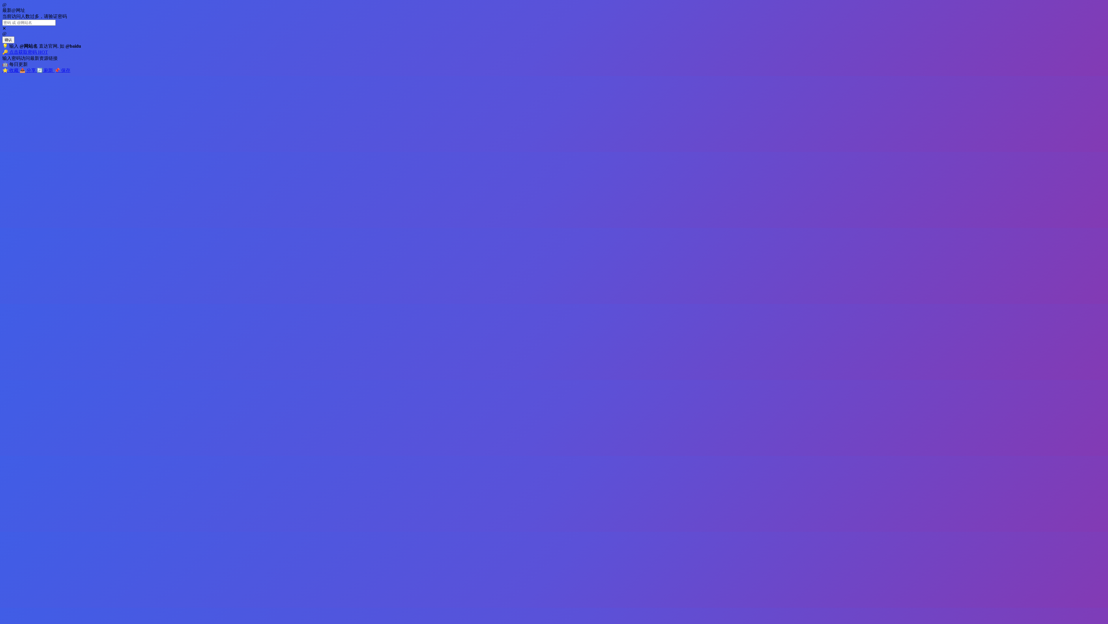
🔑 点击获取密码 (25, 52)
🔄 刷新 (45, 70)
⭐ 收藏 (11, 70)
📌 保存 (62, 70)
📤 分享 (28, 70)
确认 (8, 40)
